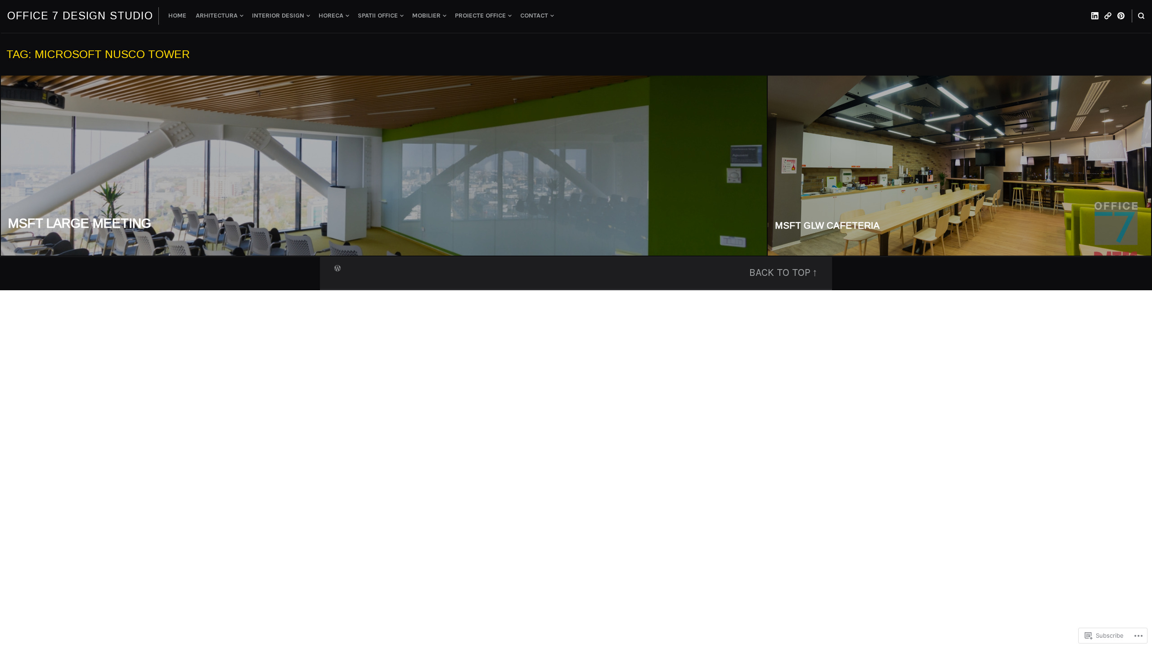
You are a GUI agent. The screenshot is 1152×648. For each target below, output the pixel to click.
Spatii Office (378, 15)
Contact (534, 15)
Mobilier (426, 15)
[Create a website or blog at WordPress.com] (337, 267)
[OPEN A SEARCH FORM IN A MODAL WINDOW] (1141, 15)
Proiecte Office (480, 15)
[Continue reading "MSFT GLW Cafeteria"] (959, 166)
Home (177, 15)
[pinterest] (1121, 15)
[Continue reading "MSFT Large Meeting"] (384, 166)
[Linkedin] (1094, 15)
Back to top (779, 272)
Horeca (331, 15)
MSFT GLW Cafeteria (827, 225)
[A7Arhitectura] (1108, 15)
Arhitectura (217, 15)
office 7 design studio (80, 16)
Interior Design (278, 15)
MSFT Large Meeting (79, 223)
